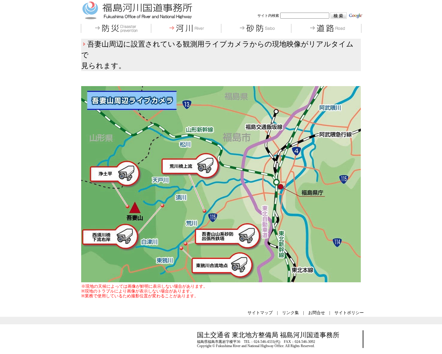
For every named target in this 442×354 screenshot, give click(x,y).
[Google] (356, 15)
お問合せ (316, 312)
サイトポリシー (349, 312)
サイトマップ (260, 312)
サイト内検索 (268, 16)
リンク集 (290, 312)
